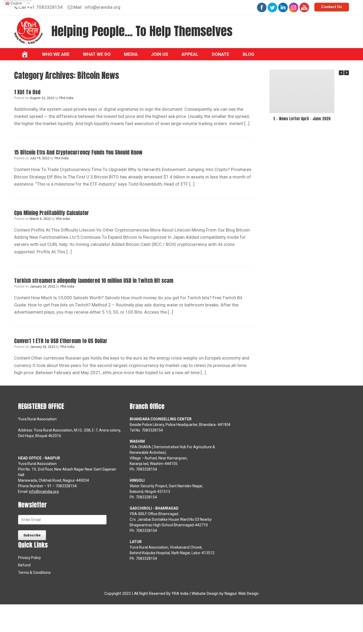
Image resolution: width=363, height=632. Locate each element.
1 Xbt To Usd (27, 92)
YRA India (66, 98)
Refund (24, 565)
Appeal (190, 54)
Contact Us (331, 7)
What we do (97, 54)
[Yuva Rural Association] (28, 31)
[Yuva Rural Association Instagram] (293, 7)
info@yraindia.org (102, 7)
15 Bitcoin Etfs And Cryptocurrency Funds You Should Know (78, 152)
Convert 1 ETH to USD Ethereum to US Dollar (60, 341)
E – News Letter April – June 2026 (302, 119)
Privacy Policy (29, 558)
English (16, 3)
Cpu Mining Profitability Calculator (51, 213)
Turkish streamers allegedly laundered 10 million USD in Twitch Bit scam (93, 280)
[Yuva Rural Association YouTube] (304, 7)
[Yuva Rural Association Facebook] (262, 7)
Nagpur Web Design (242, 593)
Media (131, 54)
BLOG (248, 54)
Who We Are (56, 54)
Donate (220, 54)
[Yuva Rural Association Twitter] (272, 7)
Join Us (159, 54)
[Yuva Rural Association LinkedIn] (283, 7)
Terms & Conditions (34, 572)
